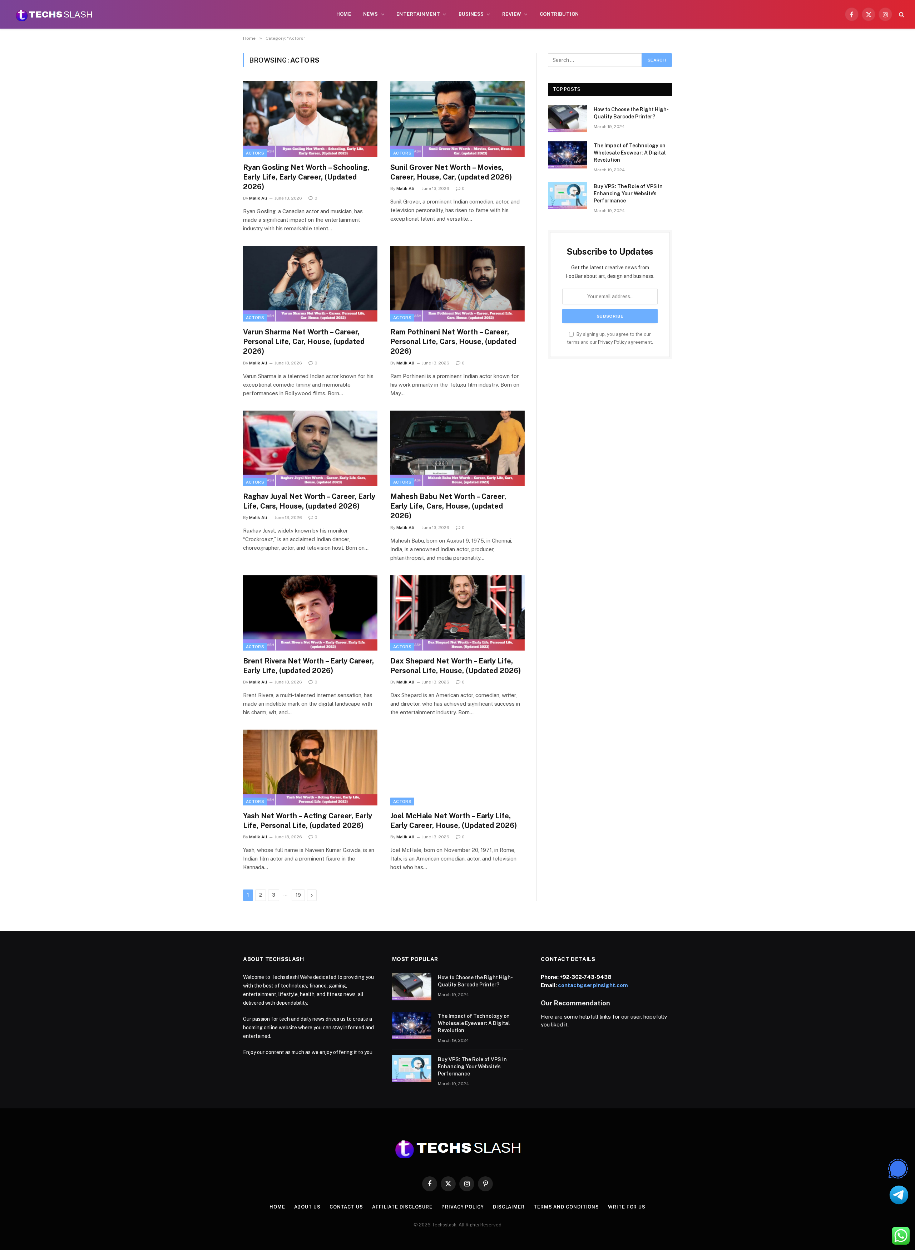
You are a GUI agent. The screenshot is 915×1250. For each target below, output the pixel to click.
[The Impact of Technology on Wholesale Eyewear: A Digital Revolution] (567, 154)
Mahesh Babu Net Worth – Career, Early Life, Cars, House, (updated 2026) (448, 506)
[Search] (900, 14)
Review (511, 14)
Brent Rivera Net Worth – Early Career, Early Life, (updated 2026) (308, 666)
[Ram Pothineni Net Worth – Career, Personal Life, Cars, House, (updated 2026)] (457, 284)
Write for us (627, 1207)
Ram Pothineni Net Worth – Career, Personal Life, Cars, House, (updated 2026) (453, 342)
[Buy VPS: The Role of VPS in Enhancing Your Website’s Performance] (567, 195)
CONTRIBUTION (559, 14)
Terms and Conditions (566, 1207)
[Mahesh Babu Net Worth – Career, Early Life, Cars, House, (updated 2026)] (457, 448)
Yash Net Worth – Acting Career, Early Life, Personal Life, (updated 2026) (307, 821)
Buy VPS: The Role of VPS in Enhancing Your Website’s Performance (628, 193)
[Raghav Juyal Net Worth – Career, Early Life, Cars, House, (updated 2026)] (310, 448)
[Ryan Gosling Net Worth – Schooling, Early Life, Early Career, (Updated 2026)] (310, 119)
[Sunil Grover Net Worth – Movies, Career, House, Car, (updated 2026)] (457, 119)
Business (471, 14)
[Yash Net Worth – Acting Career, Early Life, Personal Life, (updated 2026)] (310, 767)
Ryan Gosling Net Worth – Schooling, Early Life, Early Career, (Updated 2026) (306, 177)
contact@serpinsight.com (593, 985)
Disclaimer (509, 1207)
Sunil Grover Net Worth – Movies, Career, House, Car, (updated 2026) (451, 172)
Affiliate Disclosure (402, 1207)
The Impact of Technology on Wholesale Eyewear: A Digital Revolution (630, 153)
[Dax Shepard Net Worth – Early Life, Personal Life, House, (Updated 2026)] (457, 613)
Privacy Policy (612, 342)
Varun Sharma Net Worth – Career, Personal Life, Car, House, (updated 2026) (304, 342)
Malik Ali (258, 198)
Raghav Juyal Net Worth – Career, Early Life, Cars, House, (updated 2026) (309, 501)
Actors (255, 153)
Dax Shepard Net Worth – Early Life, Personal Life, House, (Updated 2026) (455, 666)
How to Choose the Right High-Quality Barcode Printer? (631, 113)
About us (307, 1207)
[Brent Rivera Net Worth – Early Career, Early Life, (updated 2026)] (310, 613)
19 (298, 895)
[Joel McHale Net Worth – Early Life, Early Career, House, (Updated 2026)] (457, 767)
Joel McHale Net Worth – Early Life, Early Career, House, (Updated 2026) (453, 821)
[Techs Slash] (54, 14)
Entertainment (418, 14)
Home (343, 14)
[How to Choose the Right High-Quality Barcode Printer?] (567, 118)
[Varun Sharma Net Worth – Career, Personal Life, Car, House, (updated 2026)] (310, 284)
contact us (346, 1207)
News (370, 14)
